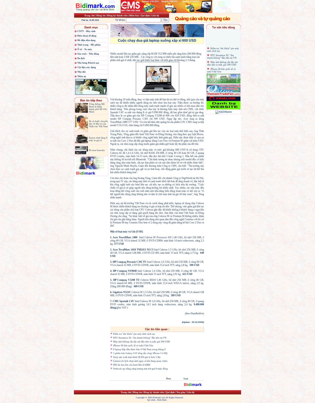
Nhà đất (81, 71)
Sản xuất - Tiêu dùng (88, 53)
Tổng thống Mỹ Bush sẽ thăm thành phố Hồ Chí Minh (98, 108)
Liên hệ (155, 15)
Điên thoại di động (86, 35)
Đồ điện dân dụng (86, 40)
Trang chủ (89, 15)
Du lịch (81, 58)
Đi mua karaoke (97, 150)
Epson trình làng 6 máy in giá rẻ (98, 139)
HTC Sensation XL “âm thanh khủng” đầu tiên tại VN (139, 337)
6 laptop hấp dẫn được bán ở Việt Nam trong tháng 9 (139, 349)
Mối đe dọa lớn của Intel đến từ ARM (131, 364)
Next (168, 378)
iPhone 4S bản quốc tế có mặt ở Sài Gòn (133, 345)
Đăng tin (100, 15)
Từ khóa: (120, 19)
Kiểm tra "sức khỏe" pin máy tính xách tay (134, 334)
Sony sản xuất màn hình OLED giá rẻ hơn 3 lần (136, 357)
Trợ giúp (181, 392)
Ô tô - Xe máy (84, 49)
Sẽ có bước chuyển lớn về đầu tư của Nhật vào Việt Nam (98, 124)
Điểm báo (134, 15)
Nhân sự (81, 76)
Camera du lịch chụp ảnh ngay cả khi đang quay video (140, 361)
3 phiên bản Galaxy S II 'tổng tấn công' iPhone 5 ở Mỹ (140, 353)
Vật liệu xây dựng (86, 67)
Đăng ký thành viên (117, 15)
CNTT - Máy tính (86, 31)
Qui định (145, 15)
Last (186, 378)
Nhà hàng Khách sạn (88, 62)
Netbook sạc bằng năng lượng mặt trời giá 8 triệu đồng (140, 368)
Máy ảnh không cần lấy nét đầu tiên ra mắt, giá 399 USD (141, 341)
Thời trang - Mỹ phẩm (88, 44)
